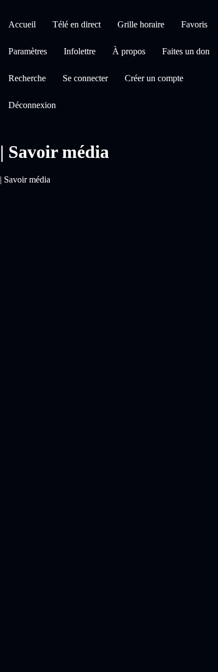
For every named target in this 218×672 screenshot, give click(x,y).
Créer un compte (154, 78)
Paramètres (27, 51)
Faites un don (186, 51)
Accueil (22, 24)
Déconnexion (32, 105)
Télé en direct (77, 24)
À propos (128, 51)
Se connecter (85, 78)
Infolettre (80, 51)
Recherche (27, 78)
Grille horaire (140, 24)
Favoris (194, 24)
